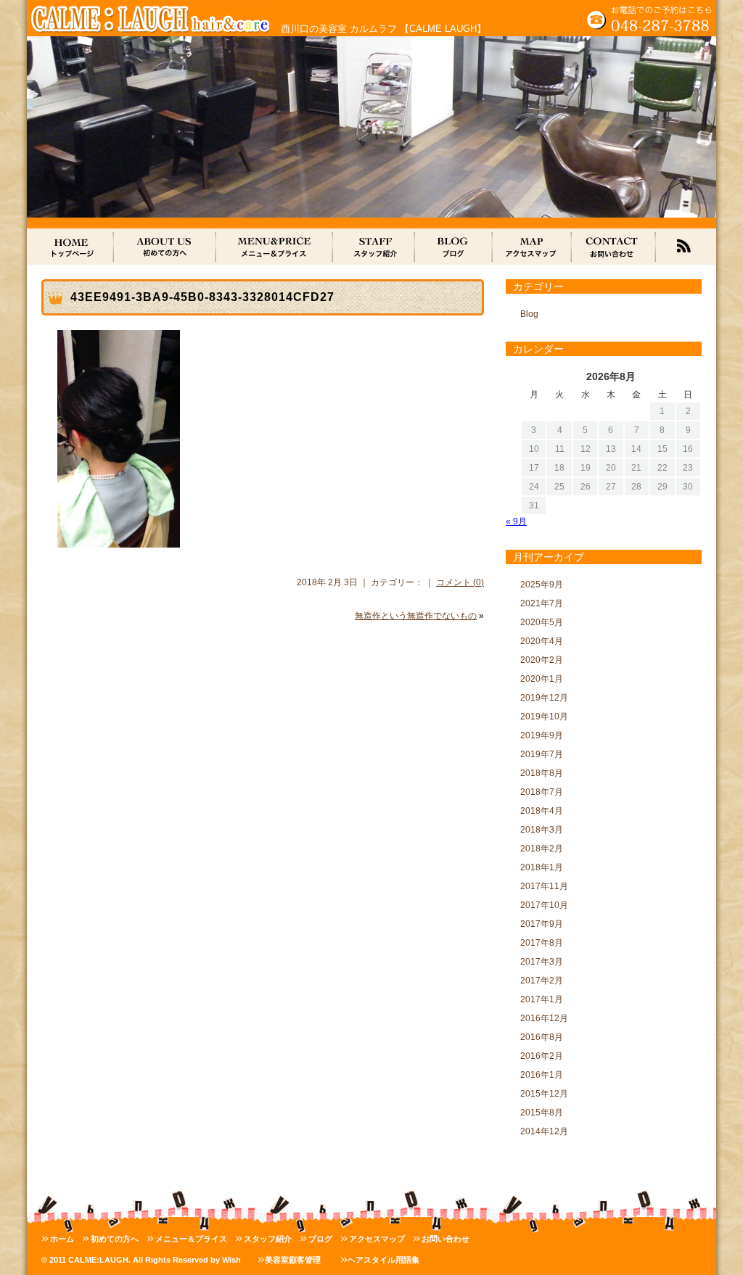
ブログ (320, 1238)
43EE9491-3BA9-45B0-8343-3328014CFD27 (202, 297)
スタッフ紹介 (268, 1238)
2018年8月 (541, 773)
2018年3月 (541, 830)
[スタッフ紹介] (374, 246)
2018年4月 (541, 811)
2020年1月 (541, 679)
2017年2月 (541, 980)
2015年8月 (541, 1112)
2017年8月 (541, 943)
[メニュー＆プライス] (274, 246)
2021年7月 (541, 603)
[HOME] (70, 246)
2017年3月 (541, 962)
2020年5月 (541, 622)
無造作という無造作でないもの (416, 616)
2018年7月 (541, 792)
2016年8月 (541, 1037)
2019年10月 (544, 716)
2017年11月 (544, 886)
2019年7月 (541, 754)
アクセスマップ (377, 1238)
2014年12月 (544, 1131)
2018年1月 (541, 867)
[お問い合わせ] (614, 246)
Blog (529, 314)
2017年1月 (541, 999)
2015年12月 (544, 1094)
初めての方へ (115, 1238)
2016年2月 (541, 1056)
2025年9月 (541, 584)
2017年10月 (544, 905)
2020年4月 (541, 641)
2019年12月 (544, 698)
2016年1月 (541, 1075)
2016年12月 (544, 1018)
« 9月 (516, 521)
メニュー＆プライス (191, 1238)
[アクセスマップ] (532, 246)
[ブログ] (454, 246)
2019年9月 (541, 735)
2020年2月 (541, 660)
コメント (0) (460, 582)
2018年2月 (541, 848)
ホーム (62, 1238)
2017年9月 (541, 924)
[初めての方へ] (165, 246)
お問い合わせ (445, 1238)
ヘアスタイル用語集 (383, 1259)
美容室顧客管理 (293, 1259)
